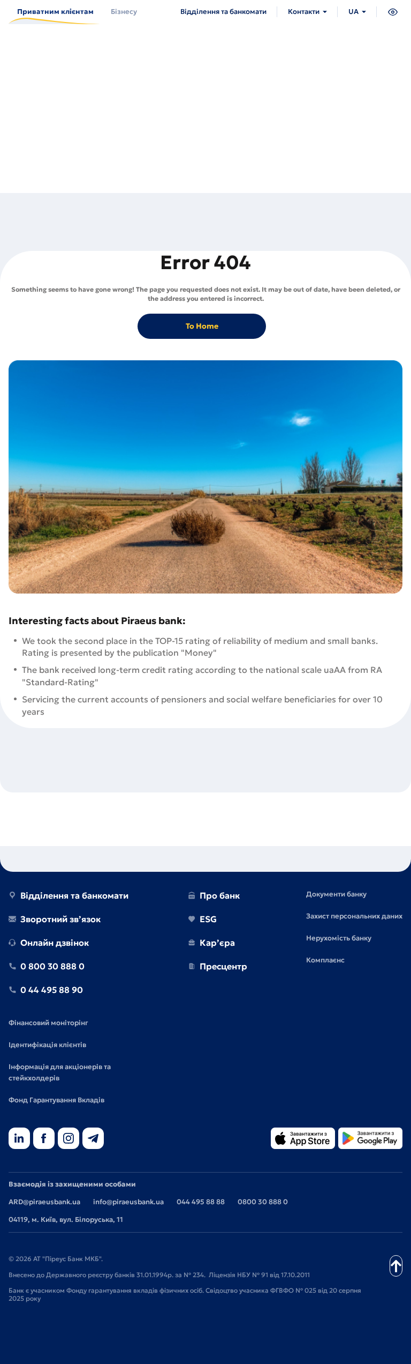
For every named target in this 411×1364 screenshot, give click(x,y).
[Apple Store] (303, 1139)
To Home (202, 326)
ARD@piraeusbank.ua (44, 1201)
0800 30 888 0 (263, 1201)
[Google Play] (370, 1139)
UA (353, 11)
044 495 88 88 (201, 1201)
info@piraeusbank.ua (128, 1201)
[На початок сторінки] (396, 1266)
